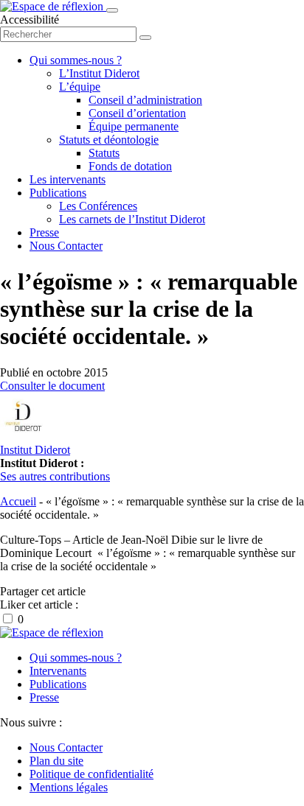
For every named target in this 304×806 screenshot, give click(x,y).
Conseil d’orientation (137, 113)
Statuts (104, 153)
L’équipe (79, 86)
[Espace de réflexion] (53, 6)
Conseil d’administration (145, 100)
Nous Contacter (66, 245)
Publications (58, 192)
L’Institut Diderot (99, 73)
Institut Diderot (35, 450)
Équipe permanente (134, 126)
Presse (44, 232)
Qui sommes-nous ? (76, 60)
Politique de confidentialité (91, 774)
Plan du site (56, 760)
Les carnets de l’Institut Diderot (132, 219)
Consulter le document (52, 385)
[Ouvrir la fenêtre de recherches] (145, 37)
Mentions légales (69, 787)
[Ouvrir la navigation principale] (112, 10)
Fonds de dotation (130, 166)
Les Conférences (98, 206)
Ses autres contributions (55, 476)
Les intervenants (68, 179)
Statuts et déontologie (109, 139)
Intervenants (58, 671)
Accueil (18, 501)
